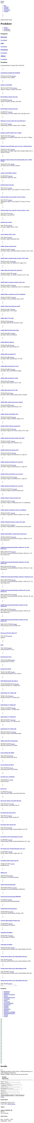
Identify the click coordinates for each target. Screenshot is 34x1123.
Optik (2, 43)
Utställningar (7, 10)
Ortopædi (6, 1007)
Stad (2, 1090)
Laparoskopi (7, 1001)
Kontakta (6, 11)
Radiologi (6, 1010)
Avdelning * (4, 1085)
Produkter (6, 8)
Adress (2, 1087)
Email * (3, 1093)
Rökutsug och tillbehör (9, 1012)
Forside (6, 27)
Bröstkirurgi (7, 991)
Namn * (3, 1081)
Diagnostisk (4, 37)
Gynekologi (7, 29)
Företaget (6, 7)
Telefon (2, 1092)
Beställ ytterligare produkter (7, 1095)
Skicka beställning (19, 1095)
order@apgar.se (11, 1104)
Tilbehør (6, 1015)
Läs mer (14, 76)
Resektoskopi (4, 49)
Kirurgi (5, 1000)
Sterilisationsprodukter (9, 1013)
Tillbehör (3, 56)
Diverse (6, 996)
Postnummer (4, 1088)
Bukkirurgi (6, 993)
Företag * (3, 1083)
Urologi (6, 1016)
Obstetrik (6, 1006)
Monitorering (7, 1004)
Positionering (7, 1009)
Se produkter (4, 40)
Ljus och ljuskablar (8, 1003)
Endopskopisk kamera (9, 997)
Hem (5, 5)
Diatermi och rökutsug (9, 994)
